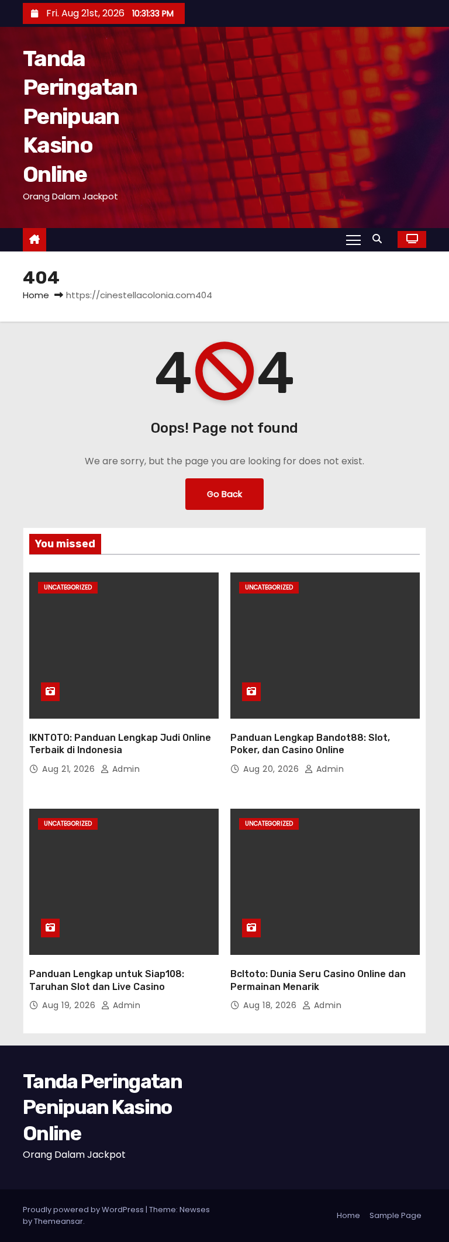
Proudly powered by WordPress (84, 1209)
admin (124, 769)
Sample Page (395, 1215)
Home (36, 295)
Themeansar (58, 1221)
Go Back (224, 494)
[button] (380, 238)
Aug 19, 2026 (70, 1005)
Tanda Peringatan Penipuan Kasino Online (80, 116)
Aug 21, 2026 (70, 769)
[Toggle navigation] (353, 239)
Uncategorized (68, 587)
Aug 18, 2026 (271, 1005)
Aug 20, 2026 (272, 769)
